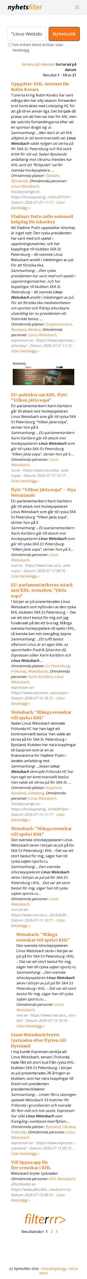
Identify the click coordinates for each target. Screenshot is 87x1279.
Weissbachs (38, 671)
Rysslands (19, 180)
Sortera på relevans (38, 64)
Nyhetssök (64, 34)
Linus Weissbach (25, 186)
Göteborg (36, 792)
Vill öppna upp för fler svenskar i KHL (31, 1165)
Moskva (34, 329)
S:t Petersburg (58, 665)
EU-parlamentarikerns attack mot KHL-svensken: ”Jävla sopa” (42, 590)
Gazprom (53, 787)
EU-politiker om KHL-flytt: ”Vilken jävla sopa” (39, 397)
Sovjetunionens (59, 324)
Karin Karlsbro (40, 676)
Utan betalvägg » (25, 350)
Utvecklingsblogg (53, 1268)
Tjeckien (52, 175)
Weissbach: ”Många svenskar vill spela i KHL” (41, 831)
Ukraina (68, 1126)
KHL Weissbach (62, 1178)
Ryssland (18, 329)
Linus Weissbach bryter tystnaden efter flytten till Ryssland (38, 1040)
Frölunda (18, 671)
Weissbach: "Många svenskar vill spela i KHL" (41, 715)
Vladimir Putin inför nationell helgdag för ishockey (42, 219)
